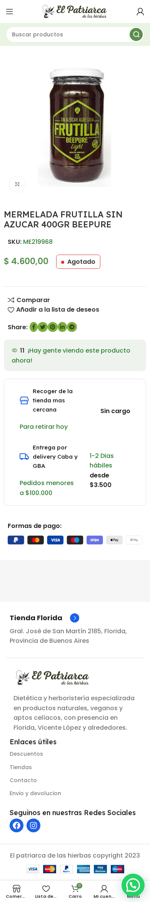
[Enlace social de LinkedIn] (62, 327)
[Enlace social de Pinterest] (53, 327)
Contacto (23, 780)
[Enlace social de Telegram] (72, 327)
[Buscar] (136, 34)
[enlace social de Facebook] (34, 327)
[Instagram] (33, 825)
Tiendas (21, 767)
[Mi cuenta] (140, 11)
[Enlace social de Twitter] (43, 327)
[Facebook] (16, 825)
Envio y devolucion (35, 793)
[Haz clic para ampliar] (17, 184)
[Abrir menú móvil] (9, 11)
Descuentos (26, 754)
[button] (133, 885)
